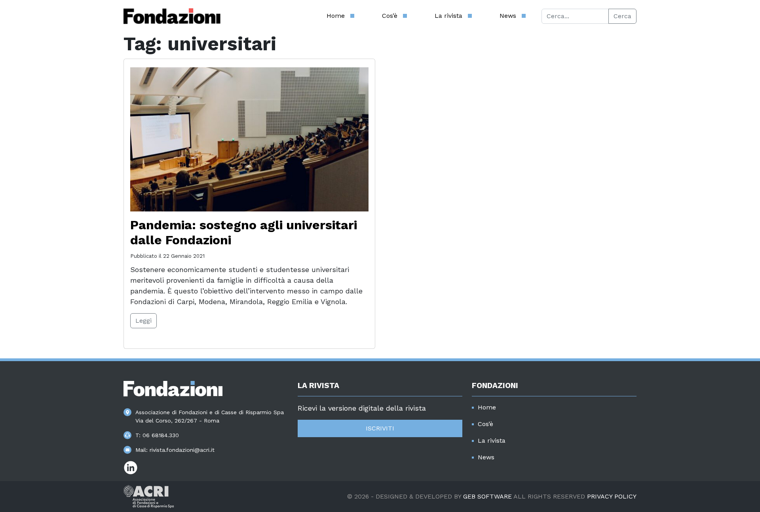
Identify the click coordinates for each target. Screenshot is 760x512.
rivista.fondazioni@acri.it (182, 450)
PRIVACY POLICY (611, 496)
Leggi (143, 320)
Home (336, 15)
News (508, 15)
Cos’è (389, 15)
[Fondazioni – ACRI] (172, 16)
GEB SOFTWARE (487, 496)
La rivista (448, 15)
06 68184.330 (160, 435)
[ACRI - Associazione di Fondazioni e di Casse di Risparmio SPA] (149, 496)
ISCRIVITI (380, 428)
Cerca (622, 16)
